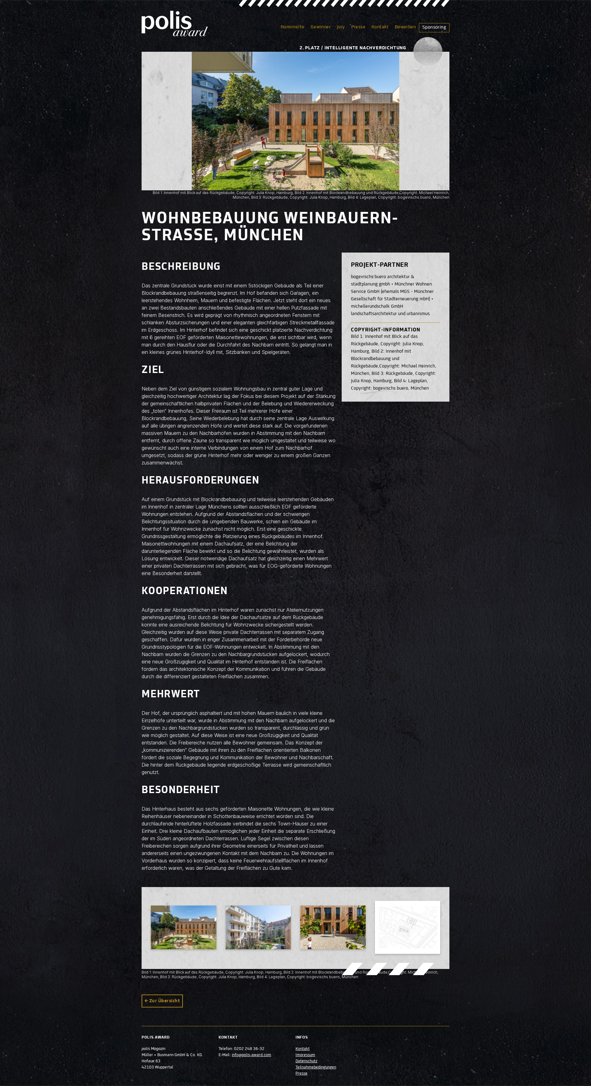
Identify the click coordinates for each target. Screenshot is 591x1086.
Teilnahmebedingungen (316, 1067)
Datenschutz (306, 1061)
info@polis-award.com (251, 1055)
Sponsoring (434, 27)
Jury (341, 27)
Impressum (305, 1055)
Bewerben (405, 27)
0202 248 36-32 (249, 1049)
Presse (358, 27)
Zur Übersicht (164, 1001)
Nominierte (292, 27)
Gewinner (321, 27)
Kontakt (380, 27)
